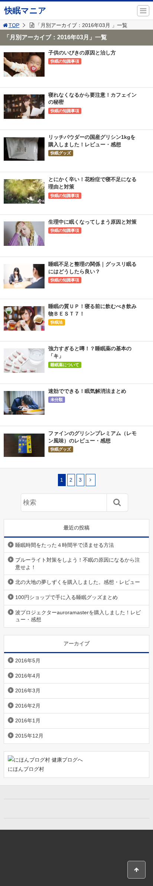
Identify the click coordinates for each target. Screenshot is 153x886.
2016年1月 (27, 720)
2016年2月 (27, 706)
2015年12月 (29, 736)
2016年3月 (27, 690)
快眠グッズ (61, 153)
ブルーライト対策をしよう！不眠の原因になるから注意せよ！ (77, 563)
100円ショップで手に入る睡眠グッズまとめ (66, 597)
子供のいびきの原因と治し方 (82, 53)
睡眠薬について (65, 364)
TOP (14, 25)
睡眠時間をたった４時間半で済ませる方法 (64, 545)
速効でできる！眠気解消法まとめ (87, 391)
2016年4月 (27, 676)
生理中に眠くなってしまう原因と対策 (92, 222)
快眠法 (57, 322)
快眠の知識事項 (65, 61)
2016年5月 (27, 660)
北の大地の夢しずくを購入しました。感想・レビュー (77, 582)
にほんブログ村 (26, 769)
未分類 (57, 399)
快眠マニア (25, 10)
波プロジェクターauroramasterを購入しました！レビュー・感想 (78, 616)
